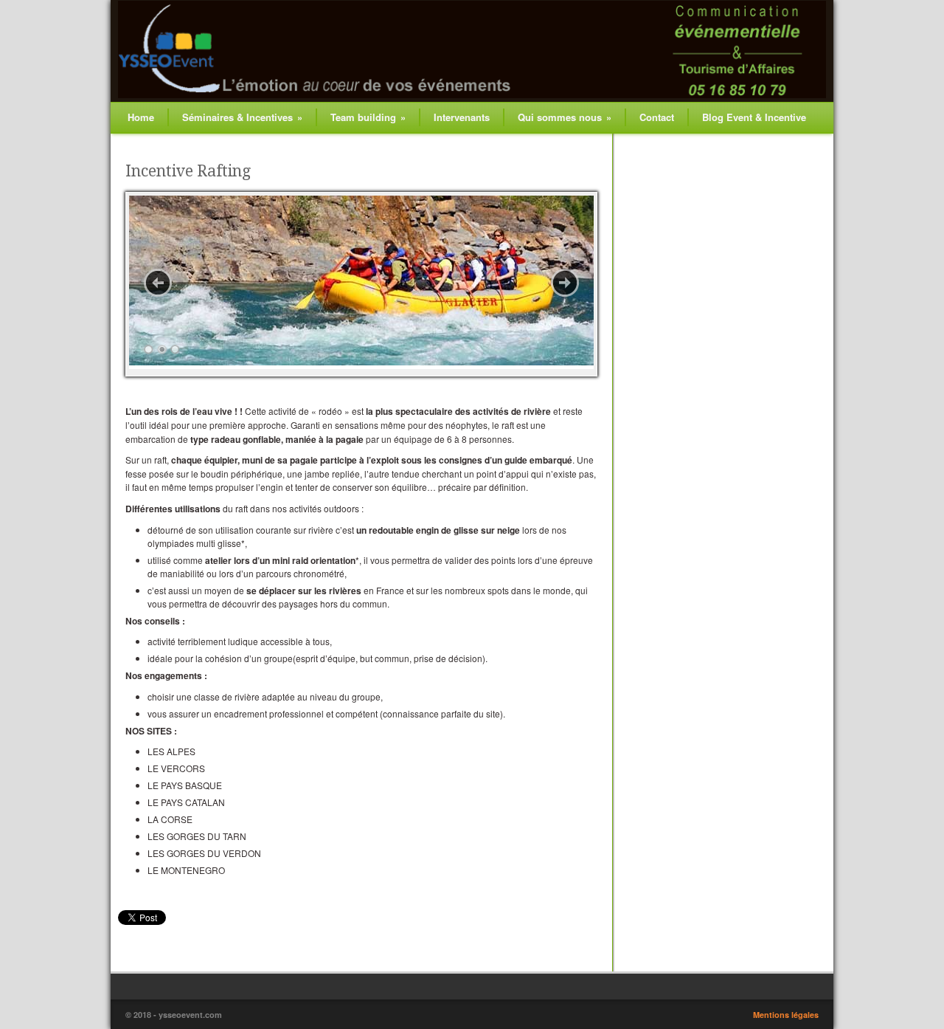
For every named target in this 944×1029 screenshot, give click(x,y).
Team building (368, 117)
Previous (158, 283)
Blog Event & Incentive (754, 117)
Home (141, 117)
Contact (656, 117)
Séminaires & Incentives (242, 117)
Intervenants (462, 117)
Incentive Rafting (188, 171)
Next (565, 283)
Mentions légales (786, 1014)
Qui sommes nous (564, 117)
